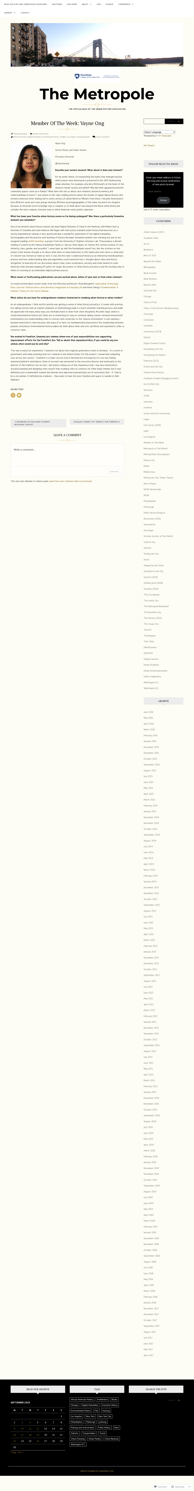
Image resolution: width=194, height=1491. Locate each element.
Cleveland (149, 319)
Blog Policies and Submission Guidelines (25, 4)
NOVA (146, 495)
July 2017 (148, 1337)
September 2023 (152, 904)
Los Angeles (71, 137)
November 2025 (151, 752)
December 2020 (151, 1098)
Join (99, 4)
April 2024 (149, 864)
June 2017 (148, 1343)
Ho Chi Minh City (151, 384)
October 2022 (150, 969)
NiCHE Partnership (152, 489)
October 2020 (150, 1109)
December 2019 (151, 1168)
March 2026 (149, 729)
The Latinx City (151, 600)
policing (102, 1422)
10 (22, 1428)
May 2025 (148, 788)
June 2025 (148, 782)
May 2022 (148, 998)
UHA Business (150, 647)
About (85, 4)
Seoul (146, 559)
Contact (25, 13)
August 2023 (150, 910)
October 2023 (150, 899)
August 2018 (150, 1261)
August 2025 (150, 770)
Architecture (102, 1399)
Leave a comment (102, 137)
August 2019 (150, 1191)
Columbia (148, 325)
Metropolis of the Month (156, 448)
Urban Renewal (112, 1438)
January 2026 (150, 741)
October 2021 (150, 1039)
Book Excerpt (150, 273)
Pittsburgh (149, 507)
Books (114, 1399)
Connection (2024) (152, 331)
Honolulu (148, 390)
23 (14, 1441)
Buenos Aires (150, 284)
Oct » (20, 1452)
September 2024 (152, 834)
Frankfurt (62, 137)
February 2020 (150, 1156)
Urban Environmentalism (155, 670)
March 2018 (149, 1290)
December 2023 (151, 887)
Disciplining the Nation (155, 354)
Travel (102, 1433)
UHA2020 (148, 653)
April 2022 (149, 1004)
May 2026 (148, 717)
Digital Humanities (34, 137)
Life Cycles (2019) (152, 425)
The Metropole (97, 94)
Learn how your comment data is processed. (70, 481)
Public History (104, 1427)
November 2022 (151, 963)
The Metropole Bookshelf (156, 606)
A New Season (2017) (154, 232)
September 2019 (152, 1185)
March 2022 (149, 1010)
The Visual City (151, 623)
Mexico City (149, 460)
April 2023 (149, 934)
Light (146, 430)
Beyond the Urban (152, 261)
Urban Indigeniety (152, 676)
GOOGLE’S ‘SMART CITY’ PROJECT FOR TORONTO (96, 422)
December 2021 (151, 1027)
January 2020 (150, 1162)
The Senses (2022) (153, 618)
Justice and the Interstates (157, 413)
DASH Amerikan (36, 241)
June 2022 (148, 992)
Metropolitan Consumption (156, 454)
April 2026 (149, 723)
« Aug (13, 1452)
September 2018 (152, 1255)
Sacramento (149, 524)
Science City (149, 542)
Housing (106, 1410)
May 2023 (148, 928)
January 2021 (150, 1092)
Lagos (146, 419)
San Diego (148, 530)
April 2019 (149, 1214)
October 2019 (150, 1179)
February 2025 (150, 805)
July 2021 (148, 1057)
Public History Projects (154, 512)
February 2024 (150, 875)
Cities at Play (150, 302)
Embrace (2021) (151, 360)
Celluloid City (150, 290)
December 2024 (151, 817)
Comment (114, 471)
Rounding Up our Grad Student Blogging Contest (32, 423)
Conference (124, 4)
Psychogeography (83, 137)
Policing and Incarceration (82, 1427)
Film (97, 1410)
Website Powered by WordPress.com (96, 1471)
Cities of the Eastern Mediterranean (161, 308)
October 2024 (150, 829)
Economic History (110, 1405)
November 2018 (151, 1244)
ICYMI (146, 395)
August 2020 (150, 1121)
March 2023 (149, 940)
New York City (105, 1416)
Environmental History (50, 137)
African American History (82, 1399)
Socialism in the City (153, 571)
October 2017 (150, 1320)
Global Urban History (154, 372)
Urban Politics (95, 1438)
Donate (109, 4)
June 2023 (148, 922)
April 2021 (149, 1074)
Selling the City (151, 553)
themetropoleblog (20, 134)
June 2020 (148, 1133)
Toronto (147, 629)
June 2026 (148, 712)
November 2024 (151, 823)
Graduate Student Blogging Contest (161, 378)
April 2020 (149, 1144)
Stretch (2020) (151, 577)
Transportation (88, 1433)
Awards (8, 13)
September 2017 (152, 1326)
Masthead (57, 4)
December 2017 (151, 1308)
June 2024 (148, 852)
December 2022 (151, 957)
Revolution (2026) (152, 518)
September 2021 (152, 1045)
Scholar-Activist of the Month (158, 536)
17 (22, 1434)
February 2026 (150, 735)
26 (38, 1441)
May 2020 (148, 1138)
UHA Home (72, 4)
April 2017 (149, 1355)
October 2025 (150, 758)
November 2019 (151, 1173)
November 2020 (151, 1103)
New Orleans (150, 483)
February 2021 (150, 1086)
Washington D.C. (151, 682)
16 (14, 1434)
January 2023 (150, 951)
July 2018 (148, 1267)
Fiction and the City (153, 366)
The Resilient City (152, 612)
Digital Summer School (155, 343)
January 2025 (150, 811)
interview (148, 401)
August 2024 (150, 840)
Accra (146, 243)
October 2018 (150, 1250)
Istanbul (148, 407)
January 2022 (150, 1021)
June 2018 (148, 1273)
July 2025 (148, 776)
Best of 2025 (150, 255)
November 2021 (151, 1033)
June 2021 (148, 1062)
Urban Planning (78, 1438)
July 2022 (148, 986)
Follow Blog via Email (163, 164)
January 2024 (150, 881)
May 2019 (148, 1209)
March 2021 (149, 1080)
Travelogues (150, 635)
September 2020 (152, 1115)
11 (30, 1428)
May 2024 (148, 858)
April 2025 (149, 793)
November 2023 (151, 893)
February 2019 (150, 1226)
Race (116, 1427)
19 (38, 1434)
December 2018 (151, 1238)
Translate (166, 135)
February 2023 (150, 945)
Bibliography (150, 267)
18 (30, 1434)
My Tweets (149, 145)
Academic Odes (151, 238)
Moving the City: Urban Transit (158, 477)
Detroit (147, 337)
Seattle (147, 547)
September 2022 (152, 975)
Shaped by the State (154, 565)
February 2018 (150, 1296)
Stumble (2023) (151, 588)
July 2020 (148, 1127)
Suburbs (74, 1433)
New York (90, 1416)
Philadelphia (150, 501)
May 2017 (148, 1349)
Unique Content (151, 659)
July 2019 (148, 1197)
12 (38, 1428)
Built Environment (20, 137)
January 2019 (150, 1232)
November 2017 (151, 1314)
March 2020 (149, 1150)
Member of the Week (40, 134)
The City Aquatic (152, 594)
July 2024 (148, 846)
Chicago (147, 296)
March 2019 (149, 1220)
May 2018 (148, 1279)
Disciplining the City (153, 349)
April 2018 (149, 1285)
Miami (146, 465)
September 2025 (152, 764)
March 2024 (149, 869)
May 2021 (148, 1068)
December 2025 (151, 747)
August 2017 (150, 1331)
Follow (163, 200)
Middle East (149, 471)
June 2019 (148, 1203)
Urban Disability (151, 664)
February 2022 (150, 1016)
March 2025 (149, 799)
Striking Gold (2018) (153, 582)
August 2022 (150, 981)
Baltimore (148, 249)
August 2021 (150, 1051)
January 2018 (150, 1302)
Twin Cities (149, 641)
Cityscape (148, 313)
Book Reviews (150, 278)
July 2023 (148, 916)
